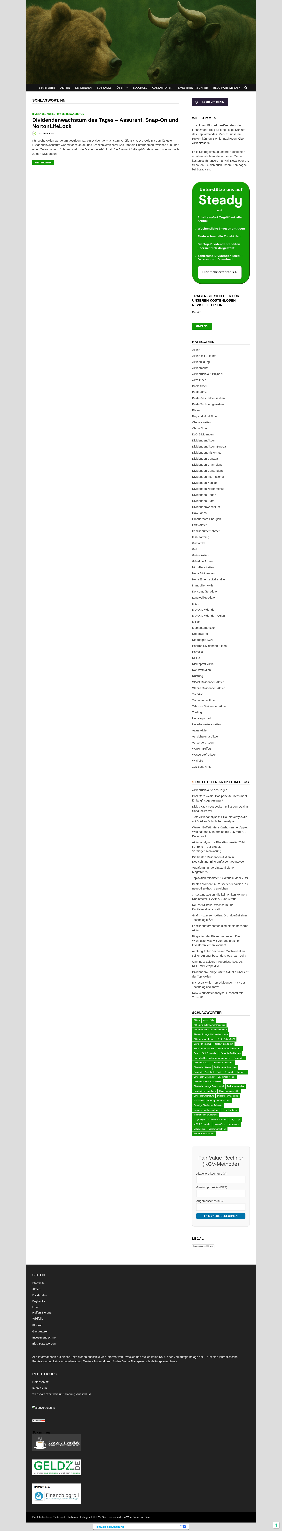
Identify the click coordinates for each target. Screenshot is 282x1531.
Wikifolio (197, 760)
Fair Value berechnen (221, 1216)
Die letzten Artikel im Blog (222, 782)
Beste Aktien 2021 (202, 1044)
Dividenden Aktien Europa (209, 446)
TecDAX (197, 694)
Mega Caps (219, 1124)
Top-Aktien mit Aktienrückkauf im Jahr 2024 (220, 878)
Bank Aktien (200, 386)
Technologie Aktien (204, 700)
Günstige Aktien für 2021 (219, 1100)
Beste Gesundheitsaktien (208, 398)
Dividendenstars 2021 (229, 1091)
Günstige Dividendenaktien (206, 1110)
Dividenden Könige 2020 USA (208, 1081)
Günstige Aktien (202, 561)
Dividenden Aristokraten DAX (207, 1072)
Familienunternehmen (206, 531)
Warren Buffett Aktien (204, 1133)
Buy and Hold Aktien (205, 416)
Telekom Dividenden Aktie (209, 706)
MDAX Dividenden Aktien (208, 615)
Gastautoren (162, 87)
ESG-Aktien (199, 525)
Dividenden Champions (207, 464)
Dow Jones (199, 513)
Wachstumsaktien (217, 1129)
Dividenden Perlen (204, 495)
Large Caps (235, 1119)
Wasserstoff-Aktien (204, 754)
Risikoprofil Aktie (203, 664)
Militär (196, 621)
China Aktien (200, 428)
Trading (197, 712)
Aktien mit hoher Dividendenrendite (210, 1029)
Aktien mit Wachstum (204, 1039)
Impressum (39, 1388)
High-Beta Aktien (203, 567)
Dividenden (83, 87)
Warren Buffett (201, 748)
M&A (195, 603)
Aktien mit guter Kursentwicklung (209, 1025)
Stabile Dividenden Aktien (208, 688)
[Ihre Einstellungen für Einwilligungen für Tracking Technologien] (276, 1525)
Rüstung (197, 676)
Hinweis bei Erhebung (110, 1526)
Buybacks (104, 87)
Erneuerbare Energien (206, 519)
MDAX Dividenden (204, 609)
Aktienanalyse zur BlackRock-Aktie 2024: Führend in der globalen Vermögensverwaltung (219, 847)
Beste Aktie (199, 392)
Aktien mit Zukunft (204, 356)
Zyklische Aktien (202, 766)
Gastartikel (199, 543)
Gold (195, 549)
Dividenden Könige (204, 482)
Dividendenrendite (235, 1086)
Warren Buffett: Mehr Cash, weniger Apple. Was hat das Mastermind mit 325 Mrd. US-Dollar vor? (220, 832)
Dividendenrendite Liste (205, 1091)
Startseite (47, 87)
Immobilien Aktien (203, 585)
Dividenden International (208, 476)
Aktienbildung (201, 362)
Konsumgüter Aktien (205, 591)
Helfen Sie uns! (42, 1312)
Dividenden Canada (205, 458)
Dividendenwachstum (70, 114)
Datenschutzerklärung (203, 1246)
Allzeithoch (199, 380)
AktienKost (48, 133)
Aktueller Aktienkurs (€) (211, 1173)
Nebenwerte (200, 633)
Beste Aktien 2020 (226, 1039)
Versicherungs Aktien (205, 736)
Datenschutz (40, 1382)
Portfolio (197, 652)
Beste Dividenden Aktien (229, 1048)
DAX (196, 1053)
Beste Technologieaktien (208, 404)
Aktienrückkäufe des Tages (209, 790)
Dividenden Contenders (207, 470)
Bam (147, 1517)
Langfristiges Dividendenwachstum (210, 1119)
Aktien (65, 87)
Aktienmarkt (200, 368)
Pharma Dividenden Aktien (209, 646)
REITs (196, 658)
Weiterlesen (44, 162)
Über (120, 87)
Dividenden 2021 (201, 1062)
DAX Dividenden (203, 434)
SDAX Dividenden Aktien (208, 682)
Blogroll (140, 87)
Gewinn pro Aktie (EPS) (211, 1187)
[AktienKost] (141, 41)
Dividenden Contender (204, 1077)
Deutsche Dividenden (230, 1053)
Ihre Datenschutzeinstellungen (153, 1526)
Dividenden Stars (203, 501)
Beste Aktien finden (223, 1044)
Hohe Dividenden (203, 573)
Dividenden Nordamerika (208, 488)
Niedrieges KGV (202, 639)
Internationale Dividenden (206, 1115)
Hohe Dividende (229, 1110)
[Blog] (43, 1407)
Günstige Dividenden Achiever (208, 1105)
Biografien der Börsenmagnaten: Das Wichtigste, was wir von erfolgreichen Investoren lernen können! (216, 941)
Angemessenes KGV (210, 1201)
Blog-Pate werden (227, 87)
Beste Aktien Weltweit (204, 1048)
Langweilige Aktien (204, 597)
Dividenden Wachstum (227, 1096)
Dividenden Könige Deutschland (209, 1086)
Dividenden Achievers (223, 1062)
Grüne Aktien (200, 555)
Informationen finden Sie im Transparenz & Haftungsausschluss (135, 1361)
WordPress (132, 1517)
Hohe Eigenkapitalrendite (208, 579)
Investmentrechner (193, 87)
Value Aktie (234, 1124)
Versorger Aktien (203, 742)
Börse (196, 410)
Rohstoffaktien (201, 670)
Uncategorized (201, 718)
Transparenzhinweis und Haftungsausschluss (61, 1394)
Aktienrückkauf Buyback (207, 374)
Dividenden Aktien (43, 114)
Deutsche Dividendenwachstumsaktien (212, 1058)
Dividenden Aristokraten (207, 452)
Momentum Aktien (204, 627)
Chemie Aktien (201, 422)
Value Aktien (200, 730)
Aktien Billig (208, 1020)
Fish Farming (200, 537)
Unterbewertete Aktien (206, 724)
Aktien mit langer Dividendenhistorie (211, 1034)
